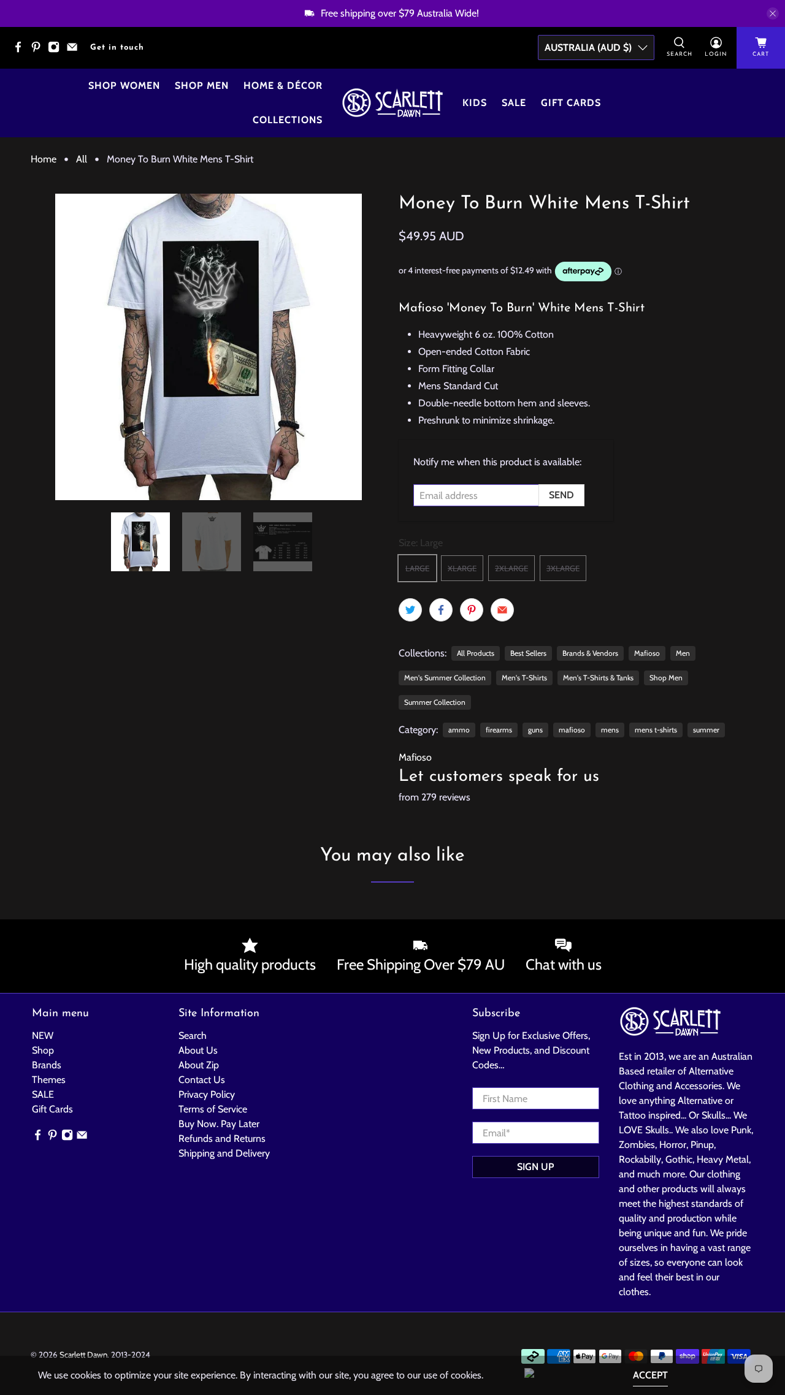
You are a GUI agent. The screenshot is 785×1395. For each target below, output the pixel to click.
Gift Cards (571, 102)
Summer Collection (434, 702)
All (81, 159)
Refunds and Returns (222, 1138)
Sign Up (535, 1167)
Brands (46, 1065)
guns (535, 729)
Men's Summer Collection (445, 677)
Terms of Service (212, 1109)
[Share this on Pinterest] (471, 609)
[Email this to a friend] (502, 609)
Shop (43, 1050)
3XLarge (563, 568)
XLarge (462, 568)
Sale (514, 102)
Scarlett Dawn (83, 1354)
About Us (198, 1050)
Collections (288, 120)
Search (192, 1035)
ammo (459, 729)
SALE (43, 1094)
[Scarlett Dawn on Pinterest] (39, 51)
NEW (42, 1035)
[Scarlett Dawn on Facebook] (21, 51)
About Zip (198, 1065)
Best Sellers (528, 653)
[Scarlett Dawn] (392, 102)
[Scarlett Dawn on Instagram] (57, 51)
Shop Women (124, 85)
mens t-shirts (656, 729)
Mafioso (647, 653)
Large (417, 568)
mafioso (572, 729)
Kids (474, 102)
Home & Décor (283, 85)
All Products (475, 653)
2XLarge (511, 568)
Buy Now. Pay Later (218, 1124)
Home (43, 159)
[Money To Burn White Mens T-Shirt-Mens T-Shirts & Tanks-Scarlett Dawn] (208, 347)
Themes (49, 1079)
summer (706, 729)
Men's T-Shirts (524, 677)
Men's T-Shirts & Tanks (598, 677)
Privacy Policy (206, 1094)
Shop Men (202, 85)
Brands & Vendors (590, 653)
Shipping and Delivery (224, 1153)
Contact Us (201, 1079)
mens (610, 729)
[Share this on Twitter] (410, 609)
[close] (773, 13)
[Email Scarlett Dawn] (75, 51)
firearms (499, 729)
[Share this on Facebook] (441, 609)
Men (683, 653)
